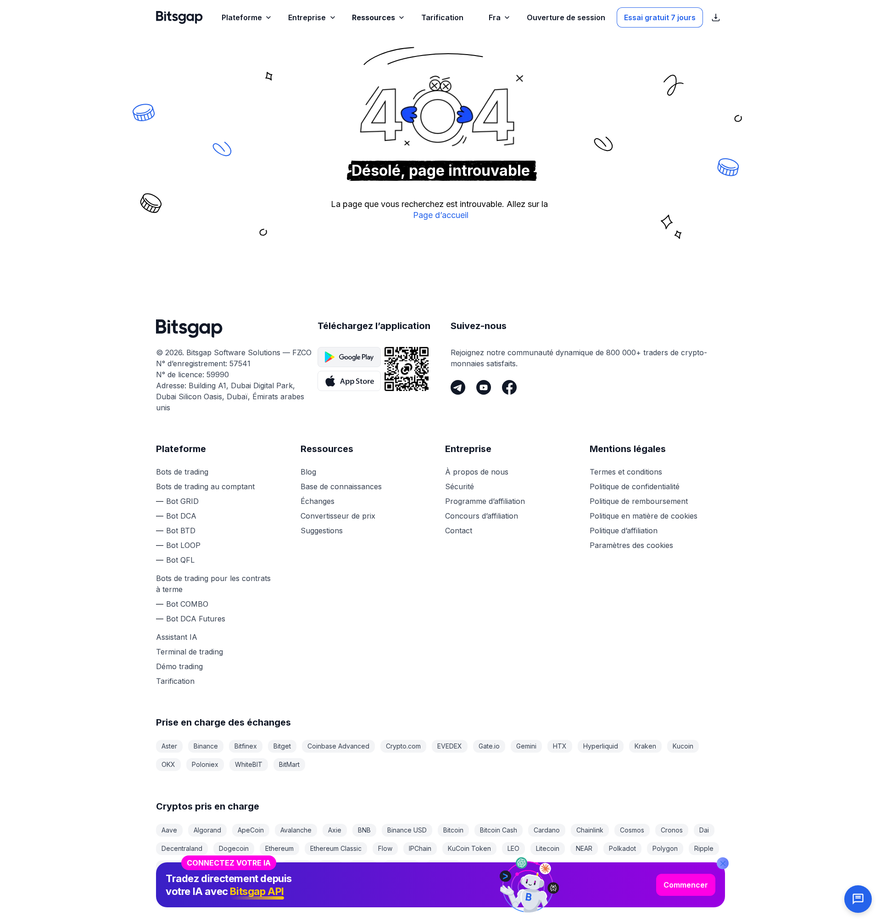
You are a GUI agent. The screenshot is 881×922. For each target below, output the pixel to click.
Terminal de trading (189, 651)
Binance (206, 746)
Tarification (175, 681)
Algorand (207, 830)
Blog (308, 471)
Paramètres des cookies (631, 545)
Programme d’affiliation (485, 501)
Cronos (672, 830)
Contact (458, 530)
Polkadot (622, 848)
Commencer (686, 884)
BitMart (289, 764)
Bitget (282, 746)
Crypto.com (403, 746)
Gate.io (489, 746)
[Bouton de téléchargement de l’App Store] (349, 381)
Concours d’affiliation (481, 515)
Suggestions (322, 530)
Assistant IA (176, 637)
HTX (560, 746)
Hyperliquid (600, 746)
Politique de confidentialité (635, 486)
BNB (364, 830)
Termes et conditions (626, 471)
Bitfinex (245, 746)
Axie (334, 830)
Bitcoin (453, 830)
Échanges (318, 501)
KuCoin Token (469, 848)
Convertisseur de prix (338, 515)
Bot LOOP (183, 545)
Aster (169, 746)
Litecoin (547, 848)
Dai (704, 830)
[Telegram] (458, 387)
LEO (513, 848)
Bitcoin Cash (498, 830)
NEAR (584, 848)
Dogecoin (234, 848)
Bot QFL (180, 559)
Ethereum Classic (336, 848)
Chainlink (589, 830)
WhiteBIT (248, 764)
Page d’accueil (440, 215)
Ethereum (279, 848)
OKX (168, 764)
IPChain (420, 848)
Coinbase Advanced (338, 746)
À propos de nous (476, 471)
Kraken (645, 746)
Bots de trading (182, 471)
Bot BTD (180, 530)
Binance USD (407, 830)
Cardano (547, 830)
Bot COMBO (187, 604)
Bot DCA (181, 515)
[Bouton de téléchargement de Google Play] (349, 357)
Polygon (665, 848)
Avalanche (296, 830)
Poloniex (205, 764)
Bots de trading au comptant (205, 486)
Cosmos (632, 830)
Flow (385, 848)
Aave (169, 830)
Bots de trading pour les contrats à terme (213, 584)
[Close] (723, 863)
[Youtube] (483, 387)
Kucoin (683, 746)
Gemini (526, 746)
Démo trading (179, 666)
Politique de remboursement (639, 501)
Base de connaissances (341, 486)
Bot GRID (182, 501)
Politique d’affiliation (624, 530)
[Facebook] (509, 387)
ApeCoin (251, 830)
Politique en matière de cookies (643, 515)
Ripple (704, 848)
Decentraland (182, 848)
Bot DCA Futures (195, 618)
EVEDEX (449, 746)
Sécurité (459, 486)
